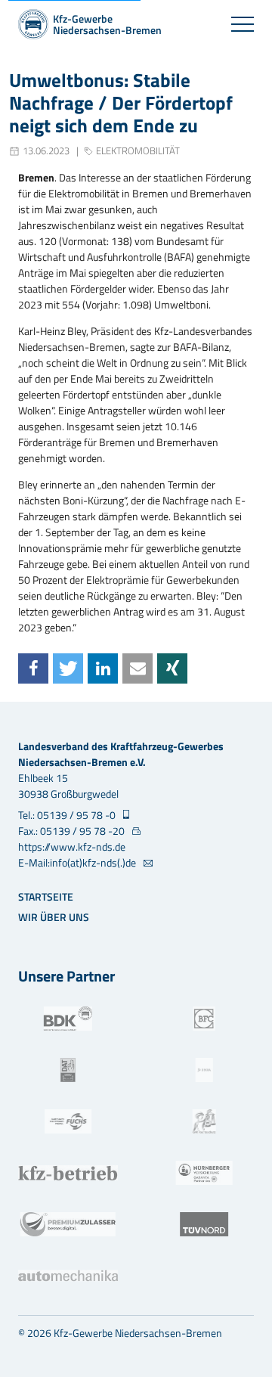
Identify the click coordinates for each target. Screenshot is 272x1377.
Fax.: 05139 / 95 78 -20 (72, 831)
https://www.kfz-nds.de (71, 846)
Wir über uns (53, 917)
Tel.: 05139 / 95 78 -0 (68, 815)
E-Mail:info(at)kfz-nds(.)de (78, 862)
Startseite (45, 896)
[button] (33, 668)
